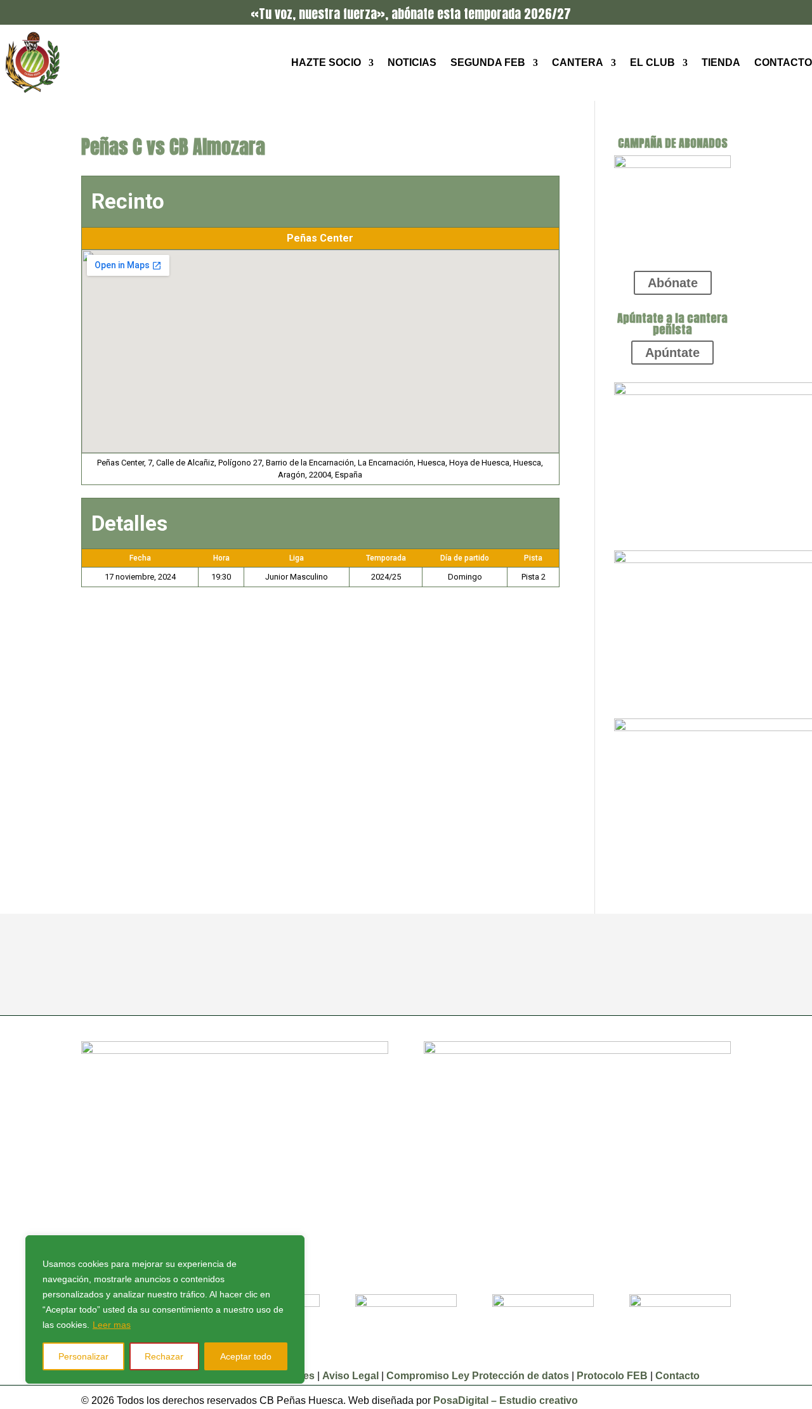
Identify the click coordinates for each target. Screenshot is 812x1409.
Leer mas (112, 1325)
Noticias (412, 62)
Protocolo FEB (612, 1375)
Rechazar (164, 1356)
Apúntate (672, 353)
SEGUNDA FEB (487, 62)
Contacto (783, 62)
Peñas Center (320, 238)
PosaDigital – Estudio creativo (505, 1400)
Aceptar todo (246, 1356)
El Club (652, 62)
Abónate (673, 283)
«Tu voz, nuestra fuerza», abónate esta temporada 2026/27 (411, 13)
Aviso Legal (351, 1375)
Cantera (577, 62)
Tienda (721, 62)
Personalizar (83, 1356)
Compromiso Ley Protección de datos (477, 1375)
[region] (164, 1309)
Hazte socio (326, 62)
